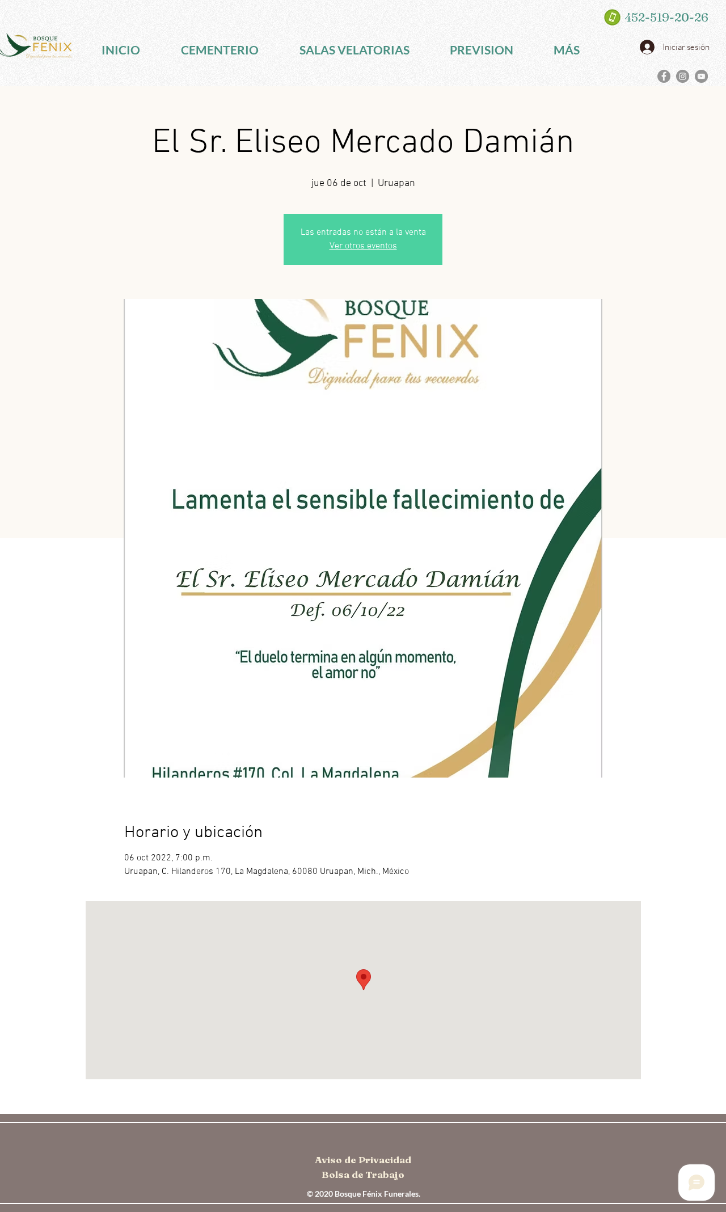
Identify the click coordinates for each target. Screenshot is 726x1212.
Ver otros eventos (363, 246)
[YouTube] (701, 76)
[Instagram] (682, 76)
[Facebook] (663, 76)
